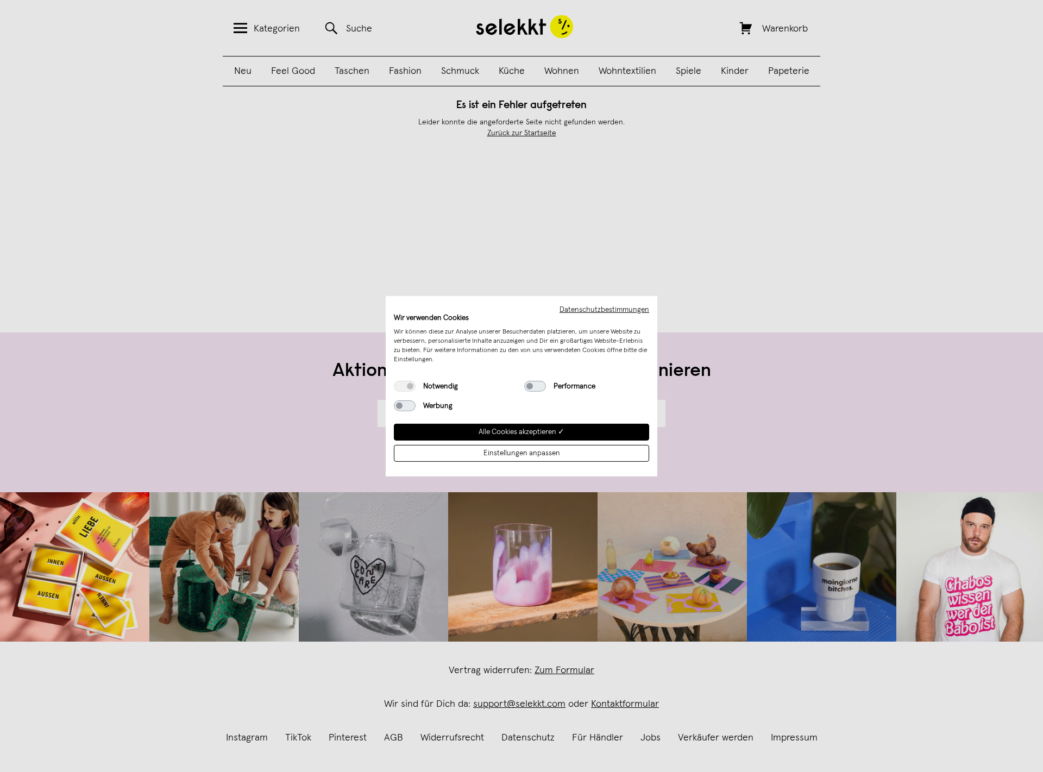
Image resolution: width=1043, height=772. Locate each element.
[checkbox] (405, 386)
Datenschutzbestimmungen (604, 309)
